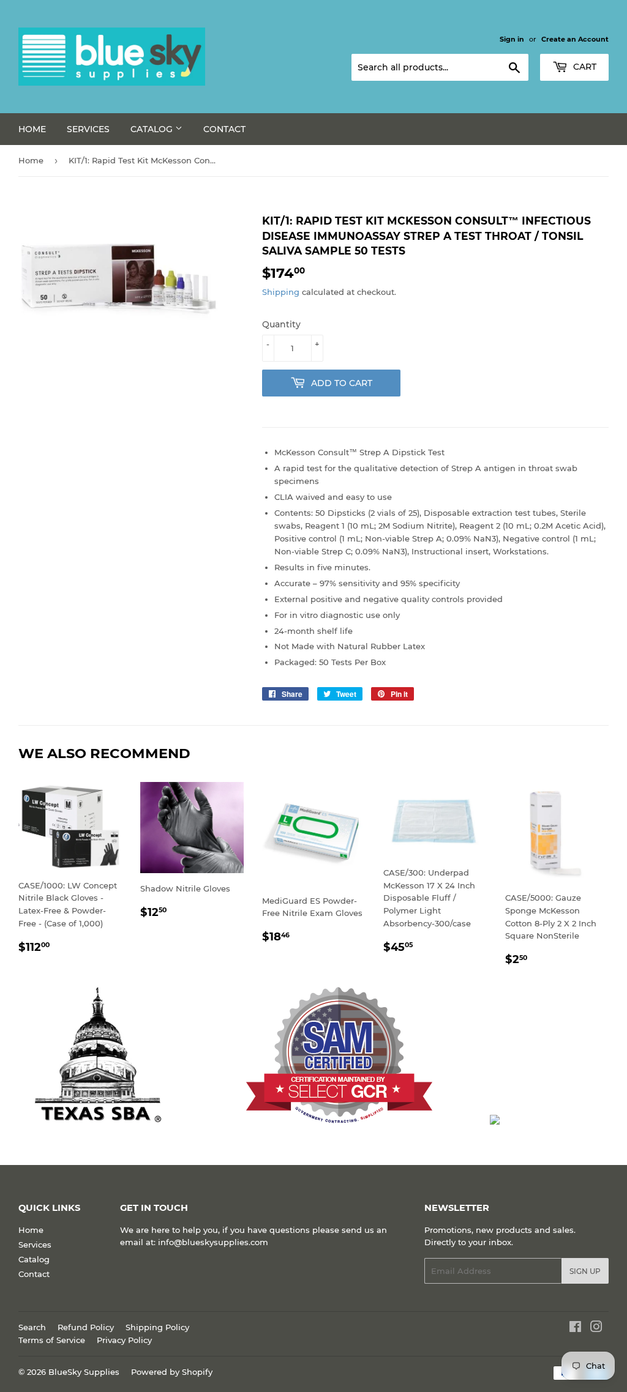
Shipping (280, 292)
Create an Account (575, 39)
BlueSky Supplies (83, 1372)
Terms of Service (51, 1340)
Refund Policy (86, 1327)
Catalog (152, 129)
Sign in (512, 39)
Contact (224, 129)
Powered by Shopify (171, 1372)
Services (88, 129)
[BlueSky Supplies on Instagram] (596, 1328)
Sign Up (585, 1271)
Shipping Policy (157, 1327)
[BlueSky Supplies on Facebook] (575, 1328)
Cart (583, 66)
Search (32, 1327)
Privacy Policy (124, 1340)
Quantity (281, 324)
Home (32, 129)
